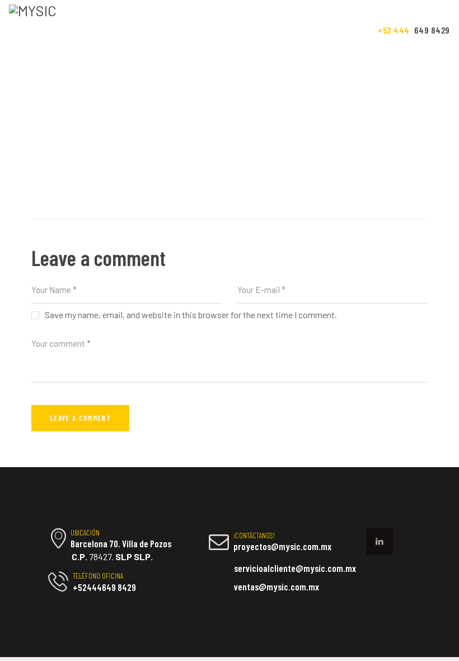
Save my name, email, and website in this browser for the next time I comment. (191, 314)
